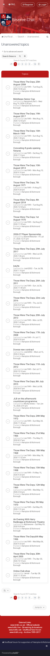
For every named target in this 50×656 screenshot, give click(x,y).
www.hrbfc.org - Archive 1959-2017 (25, 632)
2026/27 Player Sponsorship (27, 234)
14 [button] (35, 64)
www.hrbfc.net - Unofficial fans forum (25, 630)
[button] (11, 64)
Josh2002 (28, 268)
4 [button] (25, 64)
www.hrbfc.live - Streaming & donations (25, 627)
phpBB (15, 653)
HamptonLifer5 (30, 101)
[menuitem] (12, 4)
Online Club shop (21, 571)
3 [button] (22, 64)
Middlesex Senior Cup (24, 99)
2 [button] (18, 64)
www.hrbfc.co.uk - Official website (25, 625)
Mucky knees (29, 404)
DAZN (16, 266)
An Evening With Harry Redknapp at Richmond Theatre (29, 520)
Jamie (26, 573)
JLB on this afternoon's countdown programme (25, 400)
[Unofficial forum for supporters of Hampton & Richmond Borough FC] (6, 20)
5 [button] (29, 64)
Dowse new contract (23, 349)
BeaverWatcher (30, 237)
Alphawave (28, 524)
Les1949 (27, 87)
